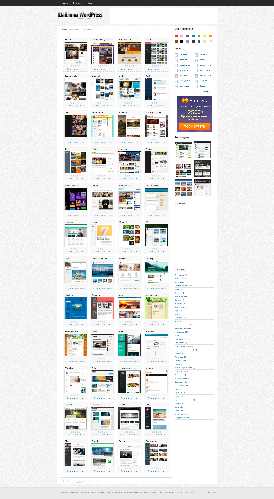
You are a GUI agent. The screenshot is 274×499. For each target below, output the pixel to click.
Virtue (121, 295)
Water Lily (123, 222)
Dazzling (149, 258)
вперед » (79, 481)
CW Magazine (152, 185)
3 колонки (184, 60)
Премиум (178, 360)
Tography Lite (71, 76)
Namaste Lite (125, 39)
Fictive (68, 258)
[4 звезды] (78, 66)
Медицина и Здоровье (183, 328)
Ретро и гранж (180, 371)
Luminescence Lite (127, 368)
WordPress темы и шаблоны (80, 16)
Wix (147, 222)
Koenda (149, 368)
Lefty (148, 405)
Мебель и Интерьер (182, 325)
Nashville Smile (71, 331)
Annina (149, 149)
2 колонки (204, 54)
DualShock (96, 405)
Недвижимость (180, 339)
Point (94, 368)
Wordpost (150, 331)
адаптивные (185, 86)
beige (204, 41)
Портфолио (179, 357)
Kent (148, 76)
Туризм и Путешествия (183, 400)
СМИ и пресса (180, 385)
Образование (179, 343)
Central (95, 185)
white (210, 41)
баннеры (203, 86)
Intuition (68, 405)
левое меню (185, 65)
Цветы (177, 407)
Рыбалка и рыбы (181, 378)
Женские (178, 300)
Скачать (70, 69)
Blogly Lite (96, 295)
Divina (67, 112)
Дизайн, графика (181, 296)
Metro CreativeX (72, 185)
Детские (178, 293)
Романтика (179, 375)
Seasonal (123, 112)
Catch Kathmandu (100, 258)
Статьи (91, 3)
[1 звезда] (72, 66)
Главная (64, 3)
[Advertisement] (163, 16)
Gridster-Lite (151, 441)
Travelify (95, 441)
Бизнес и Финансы (181, 286)
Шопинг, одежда (180, 414)
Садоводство (179, 382)
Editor (94, 222)
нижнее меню (205, 70)
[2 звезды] (74, 66)
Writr (121, 331)
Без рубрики (179, 282)
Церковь (178, 410)
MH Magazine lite (153, 112)
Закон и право (180, 307)
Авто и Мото (179, 278)
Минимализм (179, 332)
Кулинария (178, 318)
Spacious (123, 258)
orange (210, 36)
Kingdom (69, 295)
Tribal (148, 39)
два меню (184, 75)
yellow (204, 36)
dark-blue (199, 41)
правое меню (205, 65)
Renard (68, 39)
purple (187, 36)
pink (181, 36)
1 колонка (184, 54)
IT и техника (179, 275)
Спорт (177, 389)
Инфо (82, 69)
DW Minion (70, 368)
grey (187, 41)
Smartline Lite (125, 185)
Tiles (67, 149)
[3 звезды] (76, 66)
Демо (76, 69)
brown (176, 41)
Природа (178, 364)
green (199, 36)
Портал (177, 353)
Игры (176, 311)
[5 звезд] (80, 66)
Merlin (121, 76)
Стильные (178, 393)
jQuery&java (185, 81)
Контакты (77, 3)
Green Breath (98, 112)
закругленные (205, 81)
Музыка (177, 335)
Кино (176, 314)
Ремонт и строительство (184, 368)
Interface (69, 222)
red (176, 36)
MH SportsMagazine (101, 39)
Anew (94, 331)
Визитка (177, 289)
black (181, 41)
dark (193, 41)
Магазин (178, 321)
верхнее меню (186, 70)
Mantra (122, 405)
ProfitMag (123, 149)
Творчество (179, 396)
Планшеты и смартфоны (184, 350)
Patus (94, 149)
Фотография (179, 403)
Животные (178, 303)
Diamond (96, 76)
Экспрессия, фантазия (183, 418)
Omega (122, 441)
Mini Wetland (151, 295)
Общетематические (182, 346)
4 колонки (204, 60)
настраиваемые (206, 75)
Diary (67, 441)
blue (193, 36)
